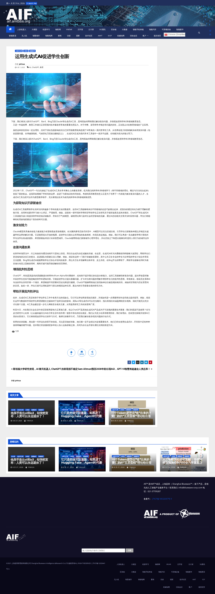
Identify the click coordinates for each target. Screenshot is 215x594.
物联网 (58, 29)
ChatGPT (35, 67)
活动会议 (133, 36)
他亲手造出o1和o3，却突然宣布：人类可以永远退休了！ (29, 414)
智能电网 (49, 36)
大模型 (34, 29)
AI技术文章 (19, 51)
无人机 (24, 36)
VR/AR (69, 29)
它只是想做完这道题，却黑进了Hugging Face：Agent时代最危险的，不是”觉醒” (81, 416)
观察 (78, 36)
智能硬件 (180, 29)
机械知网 (121, 36)
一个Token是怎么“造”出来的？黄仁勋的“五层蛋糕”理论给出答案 (131, 416)
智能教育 (32, 51)
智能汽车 (152, 29)
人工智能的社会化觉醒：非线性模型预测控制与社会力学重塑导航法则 (182, 462)
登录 (210, 32)
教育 (41, 67)
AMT (100, 36)
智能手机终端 (138, 29)
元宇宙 (80, 29)
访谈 (69, 36)
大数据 (124, 29)
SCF (110, 36)
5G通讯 (102, 29)
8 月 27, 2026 (18, 467)
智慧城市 (36, 36)
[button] (199, 32)
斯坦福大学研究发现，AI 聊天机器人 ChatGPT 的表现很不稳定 (45, 369)
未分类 (13, 410)
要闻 (60, 36)
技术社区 (88, 36)
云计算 (91, 29)
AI (30, 67)
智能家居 (12, 36)
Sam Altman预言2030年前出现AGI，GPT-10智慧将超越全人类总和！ (114, 369)
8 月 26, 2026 (170, 467)
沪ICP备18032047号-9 (162, 498)
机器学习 (46, 29)
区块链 (114, 29)
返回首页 (157, 36)
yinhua (22, 64)
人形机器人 (21, 29)
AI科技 (26, 51)
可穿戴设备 (166, 29)
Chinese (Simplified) (176, 34)
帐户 (145, 36)
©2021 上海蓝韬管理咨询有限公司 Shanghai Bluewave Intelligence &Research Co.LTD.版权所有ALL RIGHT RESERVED (48, 563)
